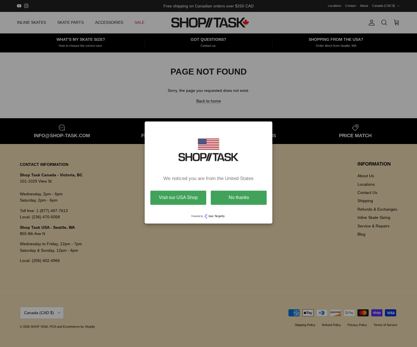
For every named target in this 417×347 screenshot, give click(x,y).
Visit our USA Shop (178, 197)
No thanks (239, 197)
